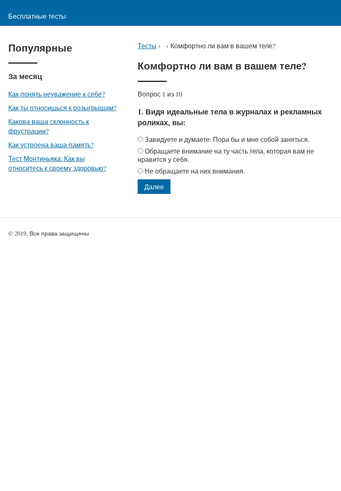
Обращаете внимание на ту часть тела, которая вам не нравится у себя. (226, 155)
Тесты (147, 45)
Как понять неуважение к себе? (56, 93)
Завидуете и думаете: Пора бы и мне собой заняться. (227, 139)
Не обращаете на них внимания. (195, 170)
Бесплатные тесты (37, 16)
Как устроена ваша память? (51, 144)
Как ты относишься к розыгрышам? (62, 107)
